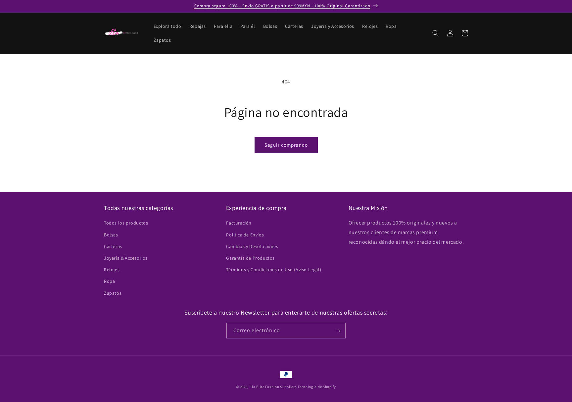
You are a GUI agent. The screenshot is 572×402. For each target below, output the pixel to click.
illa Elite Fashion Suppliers (273, 386)
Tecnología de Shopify (317, 386)
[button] (435, 33)
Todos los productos (126, 223)
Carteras (113, 246)
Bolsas (111, 234)
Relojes (111, 270)
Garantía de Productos (250, 258)
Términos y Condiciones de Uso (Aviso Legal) (273, 270)
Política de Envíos (245, 234)
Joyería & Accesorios (126, 258)
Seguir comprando (286, 145)
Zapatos (112, 293)
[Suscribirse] (338, 331)
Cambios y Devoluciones (252, 246)
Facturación (239, 223)
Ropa (109, 281)
